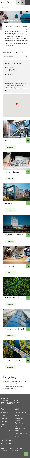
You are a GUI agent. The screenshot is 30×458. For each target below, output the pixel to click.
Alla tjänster (18, 436)
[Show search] (23, 2)
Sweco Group (4, 412)
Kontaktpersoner (10, 147)
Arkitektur (17, 415)
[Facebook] (2, 444)
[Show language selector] (18, 2)
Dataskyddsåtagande (5, 450)
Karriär (3, 415)
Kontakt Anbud (10, 178)
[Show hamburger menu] (27, 2)
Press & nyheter (5, 427)
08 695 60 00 (10, 74)
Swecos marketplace (6, 430)
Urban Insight (4, 418)
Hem (2, 7)
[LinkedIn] (10, 444)
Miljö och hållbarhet (20, 426)
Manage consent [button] (15, 450)
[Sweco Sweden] (5, 2)
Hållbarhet (4, 421)
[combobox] (15, 56)
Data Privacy (12, 448)
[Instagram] (6, 444)
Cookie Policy (20, 448)
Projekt (3, 424)
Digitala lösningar (19, 423)
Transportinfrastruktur (21, 433)
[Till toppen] (26, 454)
